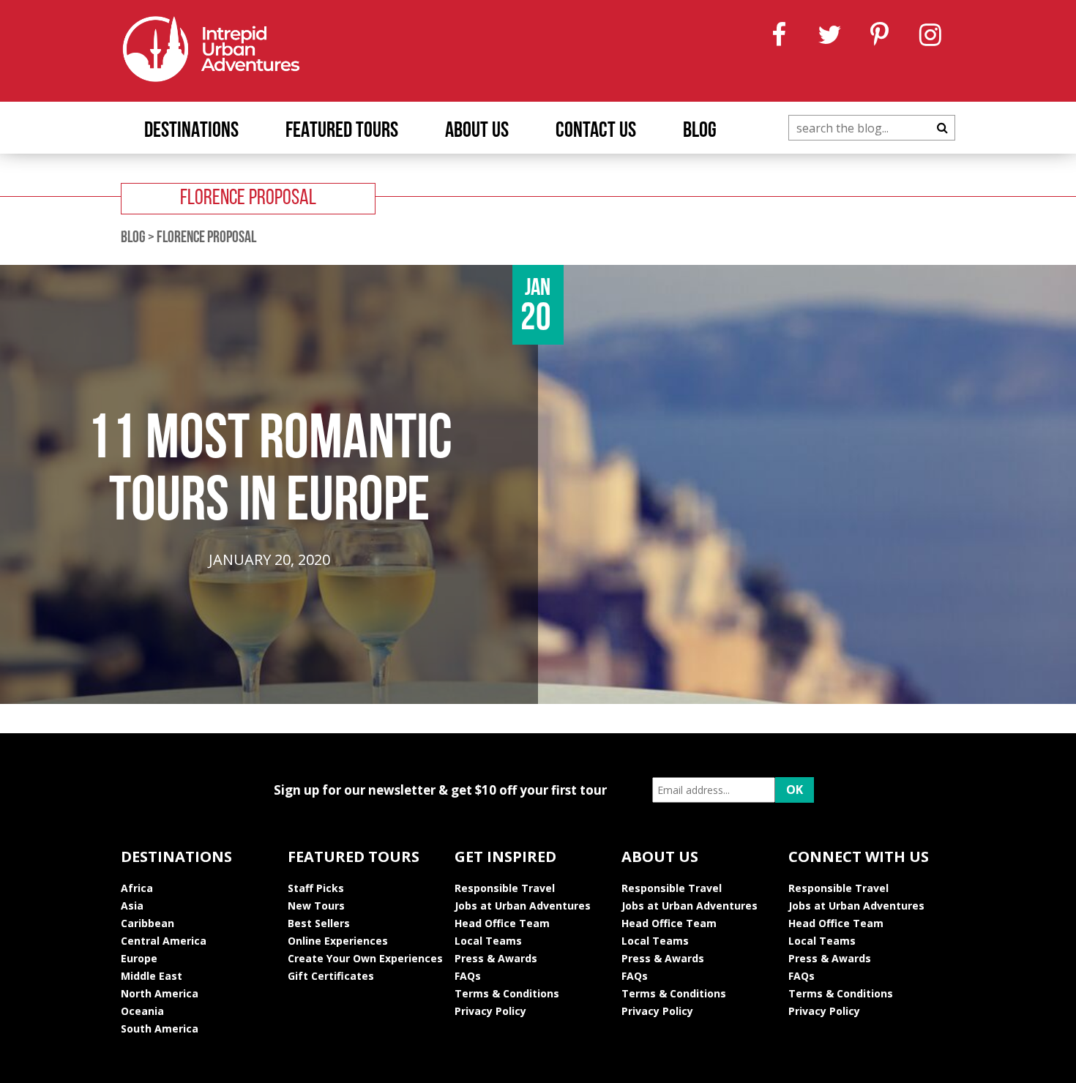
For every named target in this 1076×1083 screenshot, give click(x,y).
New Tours (316, 906)
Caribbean (147, 923)
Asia (132, 906)
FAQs (468, 976)
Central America (163, 941)
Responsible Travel (505, 888)
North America (159, 993)
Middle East (151, 976)
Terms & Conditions (507, 993)
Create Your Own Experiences (365, 958)
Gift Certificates (331, 976)
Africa (137, 888)
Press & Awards (496, 958)
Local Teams (488, 941)
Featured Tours (341, 131)
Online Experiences (338, 941)
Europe (139, 958)
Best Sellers (319, 923)
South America (159, 1028)
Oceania (142, 1011)
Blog (700, 131)
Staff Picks (316, 888)
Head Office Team (502, 923)
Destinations (191, 131)
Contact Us (596, 131)
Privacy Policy (490, 1011)
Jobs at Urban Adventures (523, 906)
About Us (477, 131)
